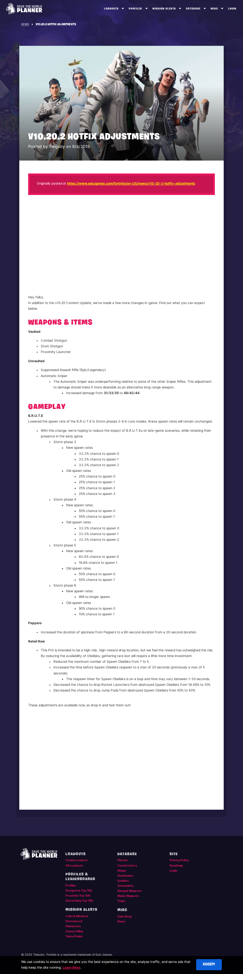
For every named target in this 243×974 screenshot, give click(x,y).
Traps (121, 901)
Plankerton (73, 926)
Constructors (127, 865)
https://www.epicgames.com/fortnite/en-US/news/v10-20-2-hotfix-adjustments (131, 183)
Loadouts (111, 8)
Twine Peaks (74, 936)
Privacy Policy (179, 860)
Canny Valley (74, 931)
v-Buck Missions (76, 916)
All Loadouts (74, 865)
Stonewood (73, 921)
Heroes (122, 860)
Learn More (71, 967)
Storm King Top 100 (79, 900)
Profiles (135, 8)
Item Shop (124, 916)
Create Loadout (76, 860)
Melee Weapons (128, 896)
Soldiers (123, 880)
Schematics (125, 885)
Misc (214, 8)
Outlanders (125, 875)
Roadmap (176, 865)
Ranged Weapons (129, 890)
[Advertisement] (121, 246)
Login (232, 8)
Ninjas (121, 870)
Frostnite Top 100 (77, 895)
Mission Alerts (164, 8)
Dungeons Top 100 (78, 890)
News (121, 921)
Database (193, 8)
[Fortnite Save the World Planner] (24, 8)
